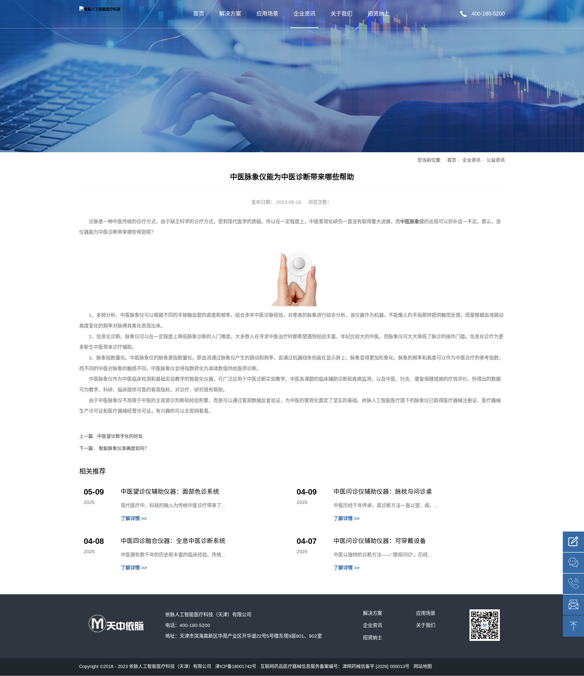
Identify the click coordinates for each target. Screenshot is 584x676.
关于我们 (341, 13)
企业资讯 (304, 13)
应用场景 (267, 13)
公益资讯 (496, 160)
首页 (198, 13)
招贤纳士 (379, 13)
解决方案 (230, 13)
